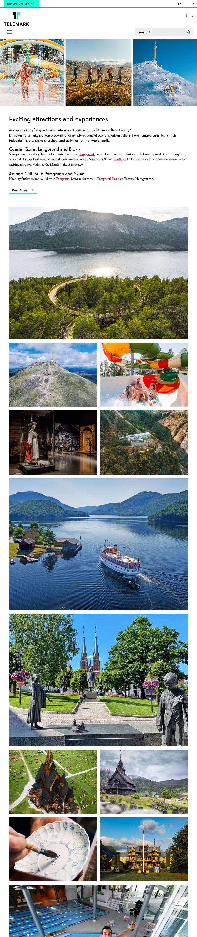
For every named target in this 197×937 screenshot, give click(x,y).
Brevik (117, 160)
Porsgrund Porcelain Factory (115, 179)
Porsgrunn (63, 179)
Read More (19, 191)
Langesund (87, 154)
